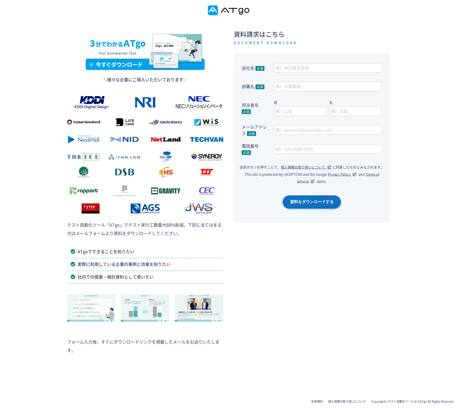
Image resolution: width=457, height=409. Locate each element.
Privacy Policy (339, 174)
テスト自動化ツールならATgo (407, 401)
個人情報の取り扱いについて (303, 167)
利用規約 (317, 401)
